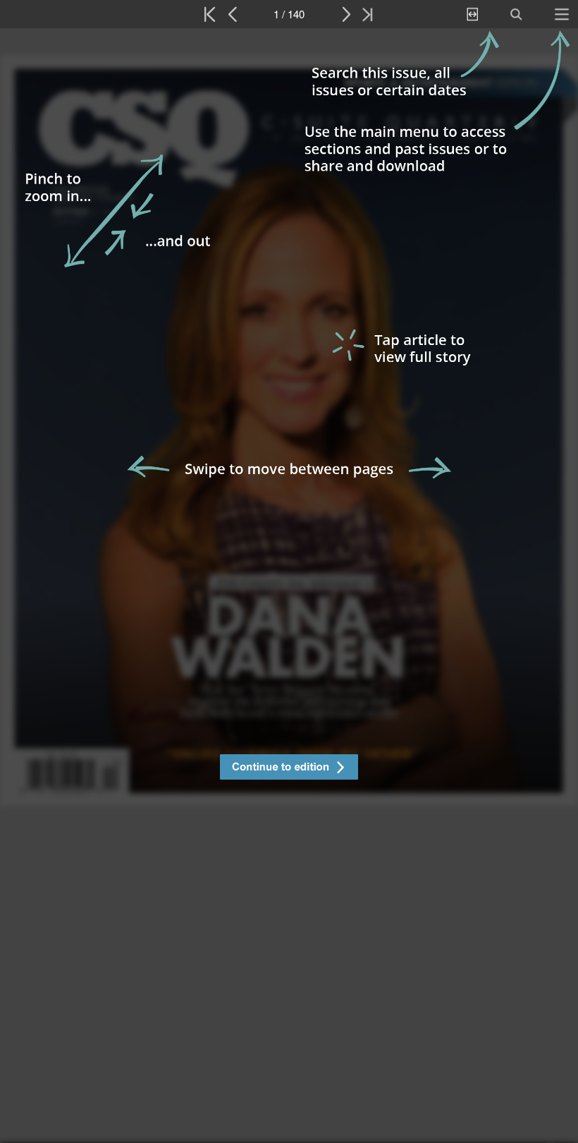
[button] (289, 769)
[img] (289, 585)
